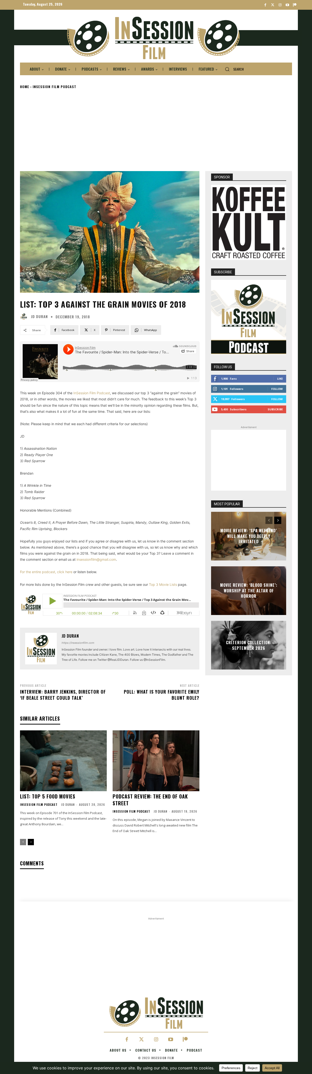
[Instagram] (280, 5)
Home (24, 86)
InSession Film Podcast (54, 86)
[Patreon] (294, 5)
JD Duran (39, 316)
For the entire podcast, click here (46, 572)
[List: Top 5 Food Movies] (63, 760)
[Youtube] (287, 5)
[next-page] (31, 842)
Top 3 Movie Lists (163, 584)
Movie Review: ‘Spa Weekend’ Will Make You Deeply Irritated (248, 536)
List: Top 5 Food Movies (47, 796)
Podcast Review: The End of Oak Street (150, 800)
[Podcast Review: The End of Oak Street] (156, 760)
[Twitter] (272, 5)
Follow (277, 389)
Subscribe (275, 409)
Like (280, 378)
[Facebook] (265, 5)
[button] (232, 69)
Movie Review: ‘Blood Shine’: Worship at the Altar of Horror (248, 590)
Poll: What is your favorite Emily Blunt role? (161, 694)
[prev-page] (23, 842)
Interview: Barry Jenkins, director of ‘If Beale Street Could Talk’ (63, 694)
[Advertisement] (156, 130)
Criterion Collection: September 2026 (249, 645)
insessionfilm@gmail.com (96, 559)
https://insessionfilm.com (78, 642)
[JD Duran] (25, 316)
